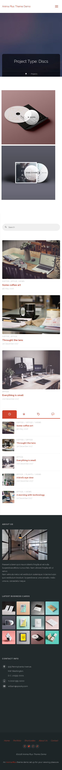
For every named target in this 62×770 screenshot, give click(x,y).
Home (7, 740)
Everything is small (12, 395)
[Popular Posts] (24, 414)
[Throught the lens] (31, 314)
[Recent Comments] (53, 414)
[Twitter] (29, 746)
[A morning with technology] (8, 497)
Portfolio (17, 740)
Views (21, 281)
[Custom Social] (37, 746)
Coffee (5, 281)
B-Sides (32, 117)
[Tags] (38, 414)
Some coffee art (11, 285)
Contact (54, 740)
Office (14, 281)
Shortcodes (29, 740)
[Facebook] (25, 746)
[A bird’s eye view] (8, 480)
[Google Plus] (33, 746)
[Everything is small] (31, 369)
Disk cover (31, 173)
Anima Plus (11, 762)
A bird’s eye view (25, 477)
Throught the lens (12, 340)
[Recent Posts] (9, 414)
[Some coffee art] (31, 259)
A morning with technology (31, 495)
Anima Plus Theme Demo (16, 6)
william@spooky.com (18, 686)
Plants (29, 474)
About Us (43, 740)
